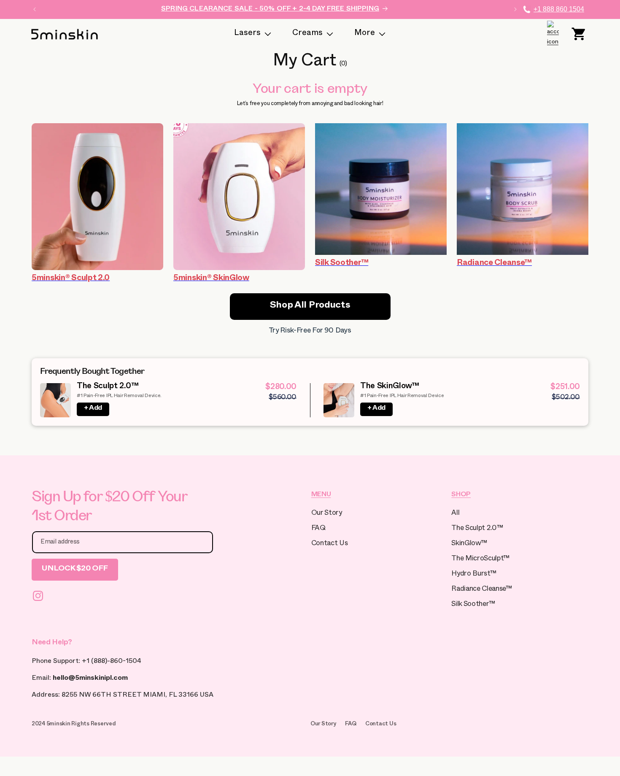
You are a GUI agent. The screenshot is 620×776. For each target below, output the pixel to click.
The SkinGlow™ (389, 387)
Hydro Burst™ (473, 574)
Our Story (326, 514)
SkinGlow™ (469, 544)
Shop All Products (310, 306)
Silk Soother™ (473, 605)
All (455, 514)
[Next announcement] (515, 9)
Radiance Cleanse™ (481, 590)
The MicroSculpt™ (480, 559)
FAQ (318, 529)
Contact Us (329, 544)
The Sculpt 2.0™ (107, 387)
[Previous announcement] (34, 9)
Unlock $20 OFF (75, 569)
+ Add (93, 409)
